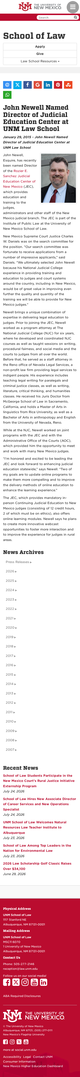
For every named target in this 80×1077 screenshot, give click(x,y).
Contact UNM (43, 1056)
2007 (10, 750)
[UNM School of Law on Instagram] (26, 984)
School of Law (34, 36)
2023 (10, 599)
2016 (9, 665)
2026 (10, 571)
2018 (9, 646)
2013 (9, 693)
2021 (9, 618)
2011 (9, 712)
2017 (9, 656)
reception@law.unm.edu (20, 968)
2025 (10, 581)
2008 (10, 740)
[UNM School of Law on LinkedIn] (44, 984)
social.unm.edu (26, 1049)
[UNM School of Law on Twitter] (17, 984)
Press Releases (17, 562)
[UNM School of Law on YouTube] (35, 984)
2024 (10, 590)
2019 (9, 637)
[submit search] (75, 17)
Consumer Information (19, 1061)
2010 (10, 721)
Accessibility (12, 1056)
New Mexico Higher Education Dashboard (33, 1066)
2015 (9, 674)
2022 (10, 609)
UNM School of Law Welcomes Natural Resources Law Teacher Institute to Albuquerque (34, 827)
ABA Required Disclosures (22, 996)
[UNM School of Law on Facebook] (7, 984)
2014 (10, 684)
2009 (10, 731)
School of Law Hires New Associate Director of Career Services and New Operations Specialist (39, 804)
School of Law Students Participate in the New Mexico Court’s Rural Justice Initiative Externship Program (39, 781)
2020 (10, 627)
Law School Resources (39, 61)
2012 (9, 703)
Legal (27, 1056)
